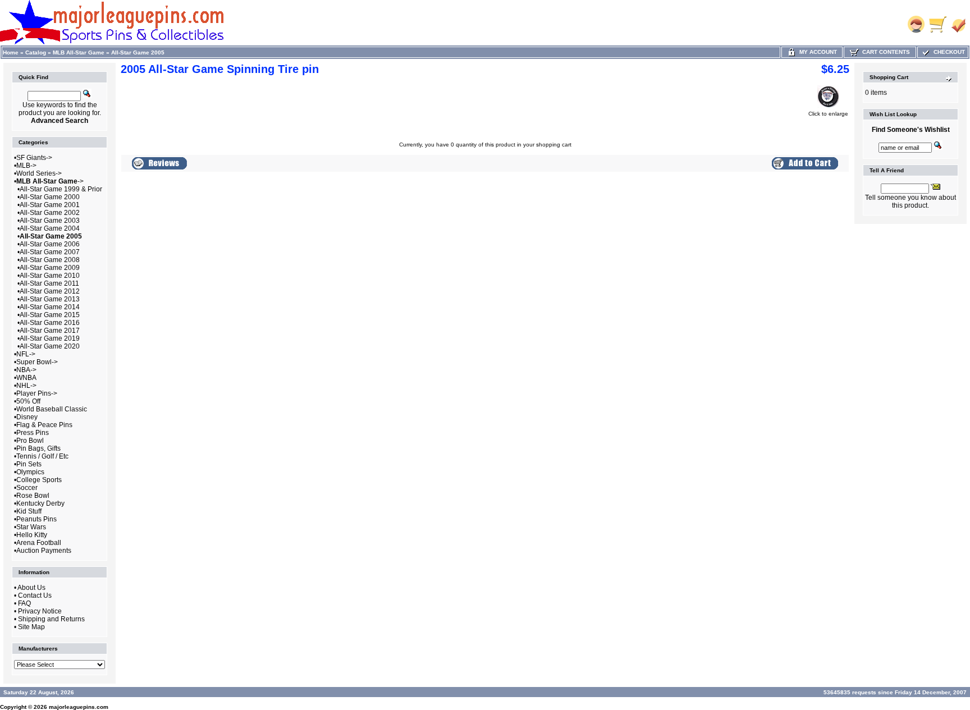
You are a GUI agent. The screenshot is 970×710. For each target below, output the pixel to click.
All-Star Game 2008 (50, 260)
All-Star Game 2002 (50, 213)
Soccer (27, 488)
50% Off (28, 401)
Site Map (31, 627)
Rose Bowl (32, 496)
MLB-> (26, 166)
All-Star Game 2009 (50, 268)
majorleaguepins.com (78, 707)
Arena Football (38, 543)
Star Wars (31, 527)
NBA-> (26, 370)
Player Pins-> (36, 393)
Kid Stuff (29, 511)
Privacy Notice (40, 611)
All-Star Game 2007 (50, 252)
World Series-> (39, 173)
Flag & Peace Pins (44, 425)
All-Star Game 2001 (50, 205)
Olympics (30, 472)
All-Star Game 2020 (50, 346)
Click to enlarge (828, 114)
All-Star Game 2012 (50, 291)
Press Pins (32, 433)
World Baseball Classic (51, 409)
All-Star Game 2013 (50, 299)
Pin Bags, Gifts (38, 448)
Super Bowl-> (37, 362)
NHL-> (26, 386)
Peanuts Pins (36, 519)
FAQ (24, 603)
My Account (816, 52)
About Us (31, 588)
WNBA (26, 378)
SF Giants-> (34, 158)
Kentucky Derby (40, 503)
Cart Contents (884, 52)
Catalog (35, 52)
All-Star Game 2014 (50, 307)
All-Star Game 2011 (49, 283)
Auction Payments (43, 551)
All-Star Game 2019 (50, 338)
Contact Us (35, 595)
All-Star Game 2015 (50, 315)
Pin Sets (29, 464)
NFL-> (25, 354)
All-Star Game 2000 (50, 197)
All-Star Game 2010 (50, 276)
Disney (27, 417)
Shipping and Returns (51, 619)
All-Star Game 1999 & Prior (61, 189)
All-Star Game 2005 (137, 52)
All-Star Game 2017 (50, 331)
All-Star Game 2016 (50, 323)
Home (11, 52)
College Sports (39, 480)
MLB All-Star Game (78, 52)
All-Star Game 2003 (50, 221)
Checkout (947, 52)
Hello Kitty (31, 535)
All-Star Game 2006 (50, 244)
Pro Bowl (30, 441)
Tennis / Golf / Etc (42, 456)
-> (50, 181)
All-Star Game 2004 (50, 228)
